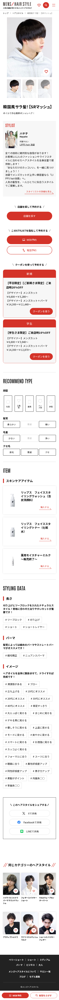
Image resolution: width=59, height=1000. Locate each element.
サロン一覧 (45, 971)
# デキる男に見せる (16, 720)
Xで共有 (32, 813)
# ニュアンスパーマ (33, 655)
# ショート (11, 627)
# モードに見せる (14, 735)
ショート (32, 960)
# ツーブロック (13, 619)
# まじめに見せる (42, 713)
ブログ (22, 977)
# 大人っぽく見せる (16, 713)
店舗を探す (29, 216)
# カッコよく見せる (16, 749)
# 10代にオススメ (35, 691)
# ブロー (32, 684)
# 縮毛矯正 (11, 655)
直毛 (12, 452)
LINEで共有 (32, 831)
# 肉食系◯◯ (37, 778)
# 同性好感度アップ (16, 771)
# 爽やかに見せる (39, 735)
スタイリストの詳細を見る (39, 191)
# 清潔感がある (13, 684)
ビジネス (30, 965)
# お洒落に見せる (42, 742)
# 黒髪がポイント (14, 778)
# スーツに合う (41, 756)
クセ (47, 452)
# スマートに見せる (16, 742)
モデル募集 (34, 977)
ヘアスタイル (17, 13)
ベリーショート (16, 960)
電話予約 (31, 250)
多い (47, 438)
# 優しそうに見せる (16, 727)
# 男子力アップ (41, 771)
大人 (41, 965)
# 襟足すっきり (39, 706)
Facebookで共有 (32, 822)
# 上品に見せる (41, 727)
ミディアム (45, 960)
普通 (29, 424)
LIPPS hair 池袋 (27, 144)
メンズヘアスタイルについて (22, 971)
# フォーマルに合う (16, 756)
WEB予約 (17, 995)
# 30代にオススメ (40, 698)
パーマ (19, 965)
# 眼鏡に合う (12, 764)
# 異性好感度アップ (36, 764)
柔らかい (11, 424)
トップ (5, 13)
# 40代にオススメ (15, 706)
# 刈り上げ (34, 619)
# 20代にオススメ (15, 698)
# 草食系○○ (12, 785)
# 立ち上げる (12, 691)
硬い (47, 424)
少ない (11, 438)
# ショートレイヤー (34, 627)
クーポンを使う (41, 311)
